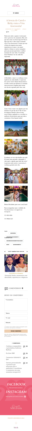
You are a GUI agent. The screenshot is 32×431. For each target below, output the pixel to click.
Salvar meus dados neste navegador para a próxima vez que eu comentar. (15, 327)
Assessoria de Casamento (12, 29)
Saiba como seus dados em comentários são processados (15, 336)
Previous (4, 251)
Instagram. (7, 211)
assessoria (13, 233)
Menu (17, 13)
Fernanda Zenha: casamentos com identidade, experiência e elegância (16, 276)
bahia (7, 244)
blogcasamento (17, 244)
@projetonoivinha (16, 396)
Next (27, 251)
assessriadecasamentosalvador (14, 240)
